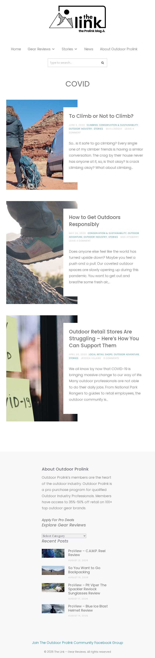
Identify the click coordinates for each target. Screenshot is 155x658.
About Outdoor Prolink (118, 49)
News (88, 49)
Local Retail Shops (101, 354)
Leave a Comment (80, 240)
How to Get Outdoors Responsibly (94, 221)
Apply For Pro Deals (58, 520)
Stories (67, 49)
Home (16, 49)
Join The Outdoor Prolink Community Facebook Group (77, 642)
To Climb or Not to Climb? (101, 116)
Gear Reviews (39, 49)
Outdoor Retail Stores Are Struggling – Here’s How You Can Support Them (104, 338)
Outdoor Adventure (126, 354)
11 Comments (111, 358)
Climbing (92, 125)
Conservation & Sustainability (118, 125)
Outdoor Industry (80, 128)
